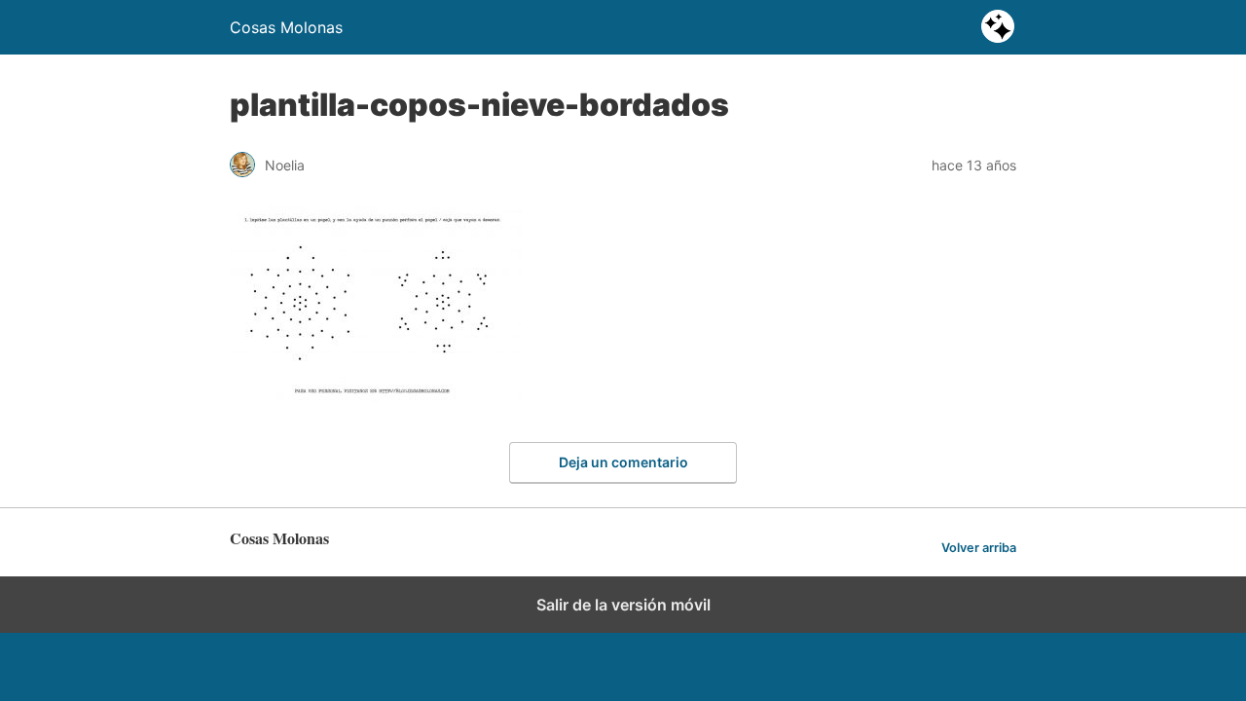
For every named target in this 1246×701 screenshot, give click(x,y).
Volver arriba (978, 547)
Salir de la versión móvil (623, 604)
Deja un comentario (623, 462)
